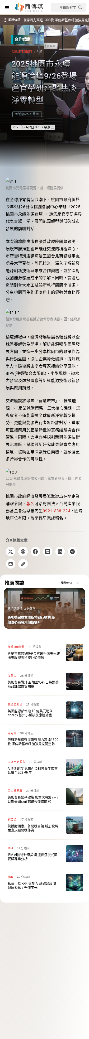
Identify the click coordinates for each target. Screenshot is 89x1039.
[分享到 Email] (11, 564)
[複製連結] (23, 564)
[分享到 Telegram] (72, 551)
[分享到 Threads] (23, 551)
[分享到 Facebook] (35, 551)
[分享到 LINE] (48, 551)
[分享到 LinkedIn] (60, 551)
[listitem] (44, 652)
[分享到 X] (11, 551)
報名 (30, 503)
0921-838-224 (56, 510)
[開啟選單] (7, 8)
